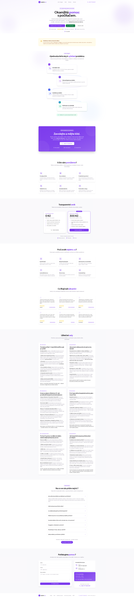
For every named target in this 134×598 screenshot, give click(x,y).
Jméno (41, 562)
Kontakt (74, 2)
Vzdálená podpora (60, 595)
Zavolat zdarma (56, 230)
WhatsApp (71, 25)
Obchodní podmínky (67, 595)
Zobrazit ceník (80, 25)
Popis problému (43, 572)
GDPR (73, 595)
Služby (51, 595)
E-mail (41, 567)
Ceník (65, 2)
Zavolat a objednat (78, 230)
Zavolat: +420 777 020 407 (56, 25)
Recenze (69, 2)
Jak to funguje (60, 2)
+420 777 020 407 (92, 2)
